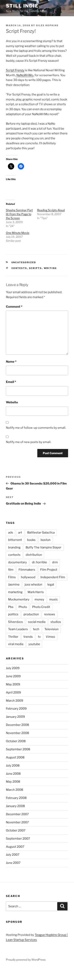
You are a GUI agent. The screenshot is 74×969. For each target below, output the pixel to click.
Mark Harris (36, 592)
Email (11, 382)
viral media (15, 644)
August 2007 (15, 847)
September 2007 (18, 838)
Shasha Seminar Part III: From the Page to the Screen (19, 214)
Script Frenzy (15, 70)
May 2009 (13, 684)
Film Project (48, 569)
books (31, 540)
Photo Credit (41, 607)
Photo (23, 607)
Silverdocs (15, 622)
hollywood (28, 577)
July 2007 (12, 854)
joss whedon (33, 584)
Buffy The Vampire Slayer (43, 547)
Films (12, 577)
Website (12, 402)
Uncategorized (23, 262)
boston (46, 540)
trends (28, 637)
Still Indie (22, 6)
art (20, 532)
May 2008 (13, 781)
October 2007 (15, 830)
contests (19, 268)
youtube (34, 644)
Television (51, 629)
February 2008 (16, 798)
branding (14, 547)
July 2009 (13, 668)
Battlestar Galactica (41, 532)
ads (10, 532)
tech (36, 629)
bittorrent (15, 540)
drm (55, 562)
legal (50, 584)
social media (36, 622)
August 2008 (15, 757)
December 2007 (17, 814)
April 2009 (13, 692)
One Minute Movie (17, 232)
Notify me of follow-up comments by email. (36, 428)
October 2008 (16, 741)
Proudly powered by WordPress (26, 959)
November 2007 (17, 822)
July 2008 (13, 765)
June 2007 (13, 863)
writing (50, 268)
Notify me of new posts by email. (28, 442)
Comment (14, 306)
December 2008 (17, 725)
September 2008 (18, 749)
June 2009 (13, 676)
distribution (34, 555)
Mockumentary (18, 599)
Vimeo (50, 637)
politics (13, 614)
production (31, 614)
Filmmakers (27, 569)
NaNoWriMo (24, 75)
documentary (17, 562)
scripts (35, 268)
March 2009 (14, 700)
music (53, 599)
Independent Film (52, 577)
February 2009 (16, 708)
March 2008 (14, 790)
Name (11, 361)
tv (39, 637)
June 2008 (13, 773)
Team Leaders (18, 629)
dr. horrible (39, 562)
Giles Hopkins (47, 25)
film (10, 569)
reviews (49, 614)
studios (56, 622)
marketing (15, 592)
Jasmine (14, 584)
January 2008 (15, 806)
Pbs (10, 607)
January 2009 (15, 717)
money (39, 599)
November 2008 (17, 733)
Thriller (13, 637)
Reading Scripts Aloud (51, 210)
